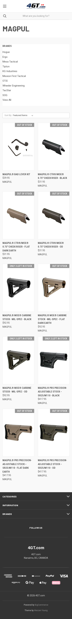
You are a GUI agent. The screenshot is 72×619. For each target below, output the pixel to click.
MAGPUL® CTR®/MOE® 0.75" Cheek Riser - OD (51, 244)
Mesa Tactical (10, 61)
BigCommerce (41, 605)
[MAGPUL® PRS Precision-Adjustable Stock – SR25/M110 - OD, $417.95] (54, 432)
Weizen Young (41, 610)
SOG (5, 95)
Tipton (6, 66)
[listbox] (23, 115)
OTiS (5, 80)
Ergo (5, 56)
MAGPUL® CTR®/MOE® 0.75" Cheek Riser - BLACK (52, 176)
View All (7, 99)
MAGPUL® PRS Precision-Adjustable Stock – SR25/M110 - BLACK (52, 391)
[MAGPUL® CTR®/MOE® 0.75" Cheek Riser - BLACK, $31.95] (54, 146)
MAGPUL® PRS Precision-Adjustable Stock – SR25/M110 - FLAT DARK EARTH (17, 466)
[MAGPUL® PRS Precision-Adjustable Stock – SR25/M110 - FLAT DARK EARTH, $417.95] (18, 432)
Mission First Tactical (14, 76)
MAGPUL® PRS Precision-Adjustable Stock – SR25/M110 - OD (52, 464)
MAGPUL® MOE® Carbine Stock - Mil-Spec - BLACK (17, 317)
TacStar (7, 90)
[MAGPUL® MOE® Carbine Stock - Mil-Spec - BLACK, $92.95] (18, 287)
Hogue (6, 52)
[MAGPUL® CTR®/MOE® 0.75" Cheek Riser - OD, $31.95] (54, 215)
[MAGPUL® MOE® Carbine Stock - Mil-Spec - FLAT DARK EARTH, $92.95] (54, 287)
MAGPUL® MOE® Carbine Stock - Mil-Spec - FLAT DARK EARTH (52, 319)
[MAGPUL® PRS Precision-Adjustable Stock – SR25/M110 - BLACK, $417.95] (54, 360)
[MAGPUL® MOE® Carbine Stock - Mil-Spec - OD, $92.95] (18, 360)
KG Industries (10, 71)
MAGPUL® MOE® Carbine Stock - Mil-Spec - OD (17, 389)
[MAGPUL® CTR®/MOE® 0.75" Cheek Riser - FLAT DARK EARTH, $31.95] (18, 215)
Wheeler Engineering (14, 85)
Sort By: (8, 115)
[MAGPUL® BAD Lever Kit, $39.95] (18, 146)
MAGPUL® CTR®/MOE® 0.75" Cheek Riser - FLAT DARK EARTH (16, 246)
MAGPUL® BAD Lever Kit (16, 174)
